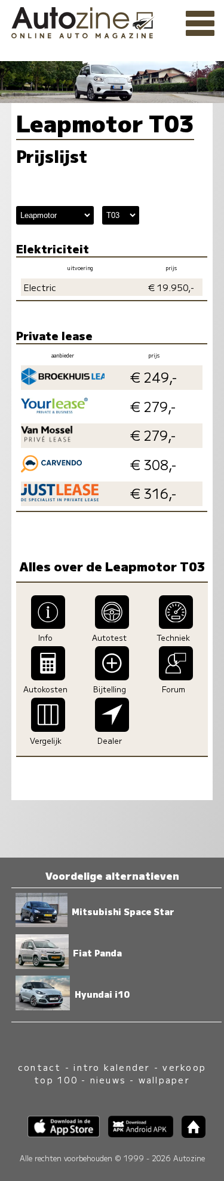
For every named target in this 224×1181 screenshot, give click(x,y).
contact (40, 1067)
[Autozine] (112, 21)
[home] (189, 1134)
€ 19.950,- (171, 287)
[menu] (200, 24)
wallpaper (164, 1079)
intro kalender (111, 1067)
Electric (40, 287)
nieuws (108, 1079)
